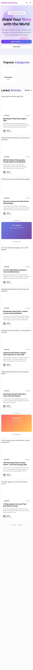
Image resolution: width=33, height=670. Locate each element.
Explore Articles (15, 41)
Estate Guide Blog (9, 2)
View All (27, 90)
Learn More (16, 47)
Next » (20, 525)
